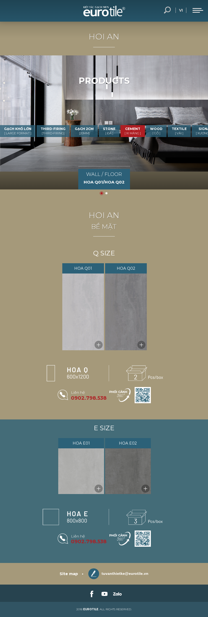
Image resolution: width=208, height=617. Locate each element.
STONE (109, 131)
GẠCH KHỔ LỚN (17, 131)
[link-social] (91, 593)
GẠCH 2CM (84, 131)
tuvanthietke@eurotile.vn (124, 573)
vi (181, 10)
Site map (69, 574)
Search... (167, 10)
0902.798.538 (88, 398)
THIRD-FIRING (53, 131)
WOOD (156, 131)
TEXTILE (179, 131)
